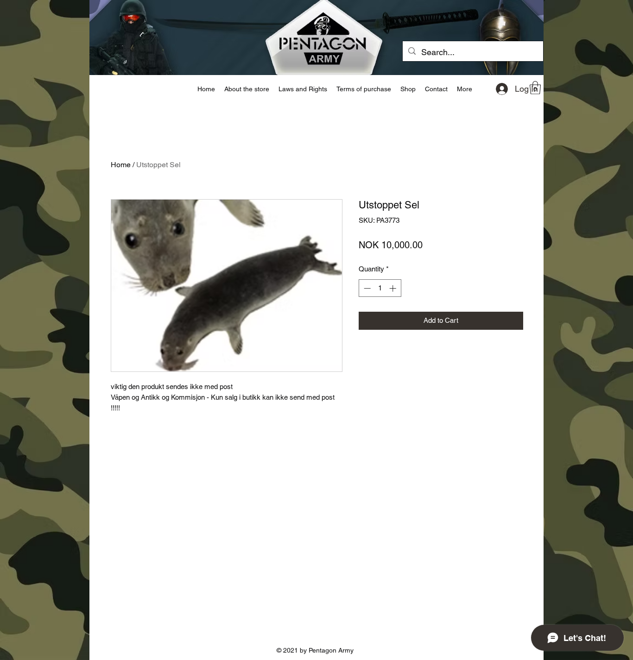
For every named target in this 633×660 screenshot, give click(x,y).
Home (121, 164)
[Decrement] (366, 288)
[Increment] (393, 288)
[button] (535, 87)
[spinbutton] (379, 288)
